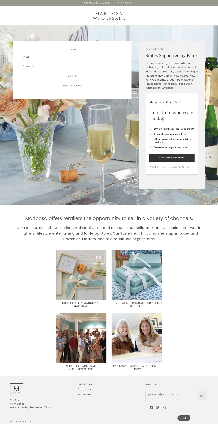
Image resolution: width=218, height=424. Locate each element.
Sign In (72, 75)
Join (202, 395)
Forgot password (72, 86)
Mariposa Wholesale (24, 421)
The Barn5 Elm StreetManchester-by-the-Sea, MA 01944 (30, 404)
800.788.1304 (85, 394)
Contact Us (84, 389)
